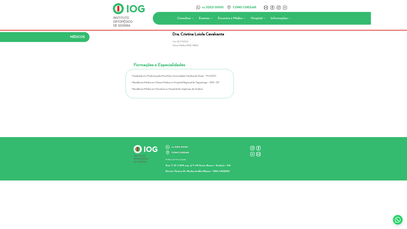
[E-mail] (266, 7)
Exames (204, 18)
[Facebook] (272, 7)
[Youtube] (285, 7)
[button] (398, 220)
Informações (279, 18)
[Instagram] (278, 7)
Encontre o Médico (230, 18)
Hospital (256, 18)
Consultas (184, 18)
